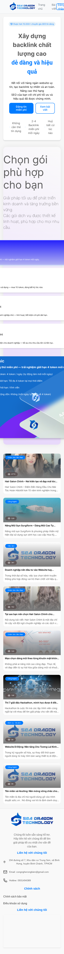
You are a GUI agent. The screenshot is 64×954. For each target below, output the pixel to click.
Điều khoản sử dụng (15, 903)
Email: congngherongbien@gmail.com (29, 872)
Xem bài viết (45, 108)
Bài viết (54, 6)
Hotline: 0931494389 (20, 880)
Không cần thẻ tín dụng (16, 127)
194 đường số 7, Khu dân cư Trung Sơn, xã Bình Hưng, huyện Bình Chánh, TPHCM (34, 862)
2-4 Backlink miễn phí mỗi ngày (34, 127)
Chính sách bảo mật (15, 896)
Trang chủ (41, 6)
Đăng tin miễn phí (21, 108)
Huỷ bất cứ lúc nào (50, 127)
